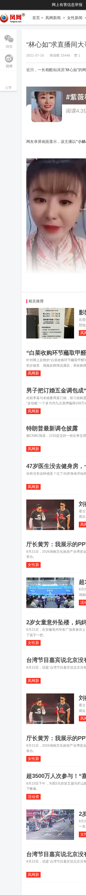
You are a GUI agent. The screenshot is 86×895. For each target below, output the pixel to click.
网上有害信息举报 (67, 5)
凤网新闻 (53, 18)
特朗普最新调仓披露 (52, 428)
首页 (36, 18)
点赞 (8, 81)
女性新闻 (74, 18)
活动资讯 (33, 797)
